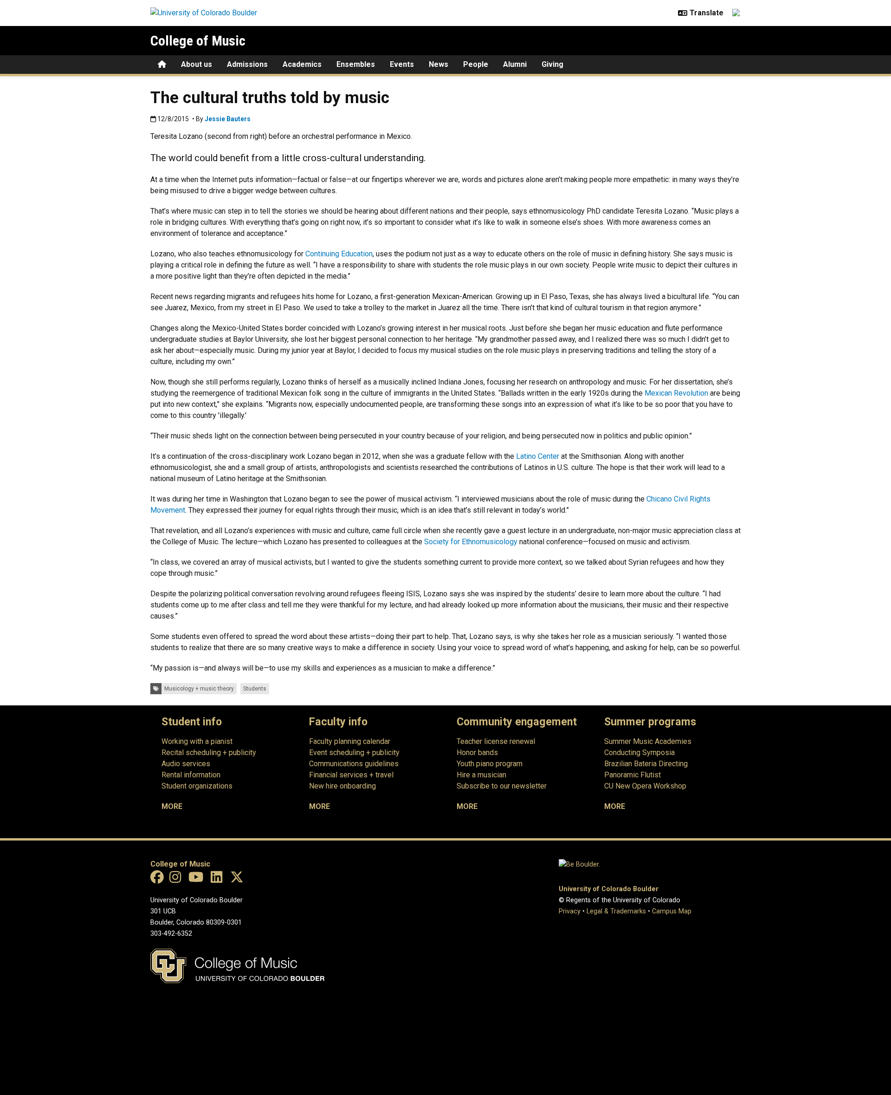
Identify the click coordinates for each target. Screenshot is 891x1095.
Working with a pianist (196, 741)
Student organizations (196, 786)
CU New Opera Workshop (645, 786)
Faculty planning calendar (349, 741)
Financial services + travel (351, 774)
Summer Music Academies (647, 741)
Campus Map (671, 911)
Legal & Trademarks (616, 911)
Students (254, 688)
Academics (302, 64)
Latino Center (536, 456)
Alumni (515, 64)
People (475, 64)
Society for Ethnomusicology (469, 541)
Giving (552, 64)
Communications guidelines (354, 763)
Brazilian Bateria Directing (646, 763)
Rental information (190, 774)
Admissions (247, 64)
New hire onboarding (342, 786)
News (438, 64)
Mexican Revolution (675, 393)
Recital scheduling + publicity (208, 752)
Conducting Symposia (639, 752)
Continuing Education (338, 253)
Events (402, 64)
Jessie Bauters (228, 119)
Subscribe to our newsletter (502, 786)
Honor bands (477, 752)
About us (196, 64)
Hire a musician (481, 774)
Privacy (570, 911)
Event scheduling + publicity (354, 752)
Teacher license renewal (496, 741)
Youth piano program (490, 763)
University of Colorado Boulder (609, 889)
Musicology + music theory (199, 688)
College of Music (197, 41)
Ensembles (355, 64)
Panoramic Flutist (632, 774)
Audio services (185, 763)
